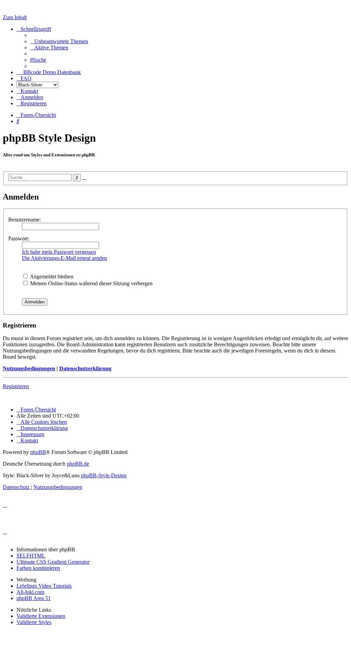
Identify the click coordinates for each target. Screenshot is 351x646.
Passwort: (18, 238)
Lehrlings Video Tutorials (44, 586)
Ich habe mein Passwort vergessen (59, 252)
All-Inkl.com (30, 592)
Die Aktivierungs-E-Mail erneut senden (64, 258)
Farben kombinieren (38, 568)
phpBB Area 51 (33, 598)
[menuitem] (59, 41)
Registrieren (16, 386)
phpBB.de (78, 464)
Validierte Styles (33, 622)
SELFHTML (30, 556)
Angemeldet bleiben (51, 276)
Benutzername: (24, 220)
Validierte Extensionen (40, 616)
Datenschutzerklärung (85, 368)
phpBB (38, 452)
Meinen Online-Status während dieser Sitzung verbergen (91, 283)
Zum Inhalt (15, 17)
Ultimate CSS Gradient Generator (52, 562)
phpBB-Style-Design (103, 475)
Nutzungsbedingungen (29, 368)
